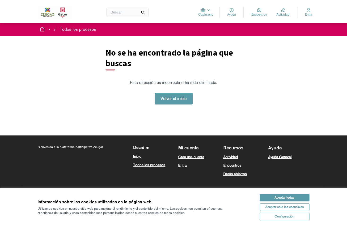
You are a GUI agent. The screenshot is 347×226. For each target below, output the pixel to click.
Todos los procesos (78, 29)
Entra (182, 165)
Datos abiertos (235, 174)
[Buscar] (143, 12)
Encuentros (232, 165)
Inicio (137, 156)
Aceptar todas (284, 198)
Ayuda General (280, 157)
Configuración (284, 216)
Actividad (230, 157)
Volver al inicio (174, 98)
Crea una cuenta (191, 157)
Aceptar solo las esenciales (284, 207)
